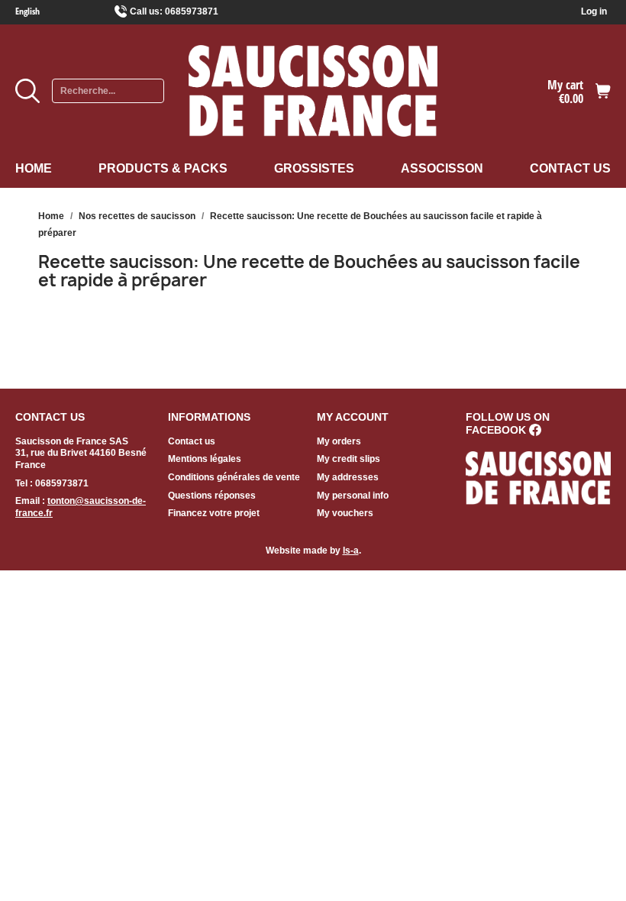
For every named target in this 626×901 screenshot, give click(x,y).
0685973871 (191, 11)
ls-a (351, 550)
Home (33, 168)
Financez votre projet (214, 513)
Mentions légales (204, 459)
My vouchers (345, 513)
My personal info (353, 495)
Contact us (570, 168)
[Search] (27, 91)
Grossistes (314, 168)
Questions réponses (212, 495)
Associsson (442, 168)
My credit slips (348, 459)
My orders (339, 441)
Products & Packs (162, 168)
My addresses (348, 477)
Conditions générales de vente (234, 477)
